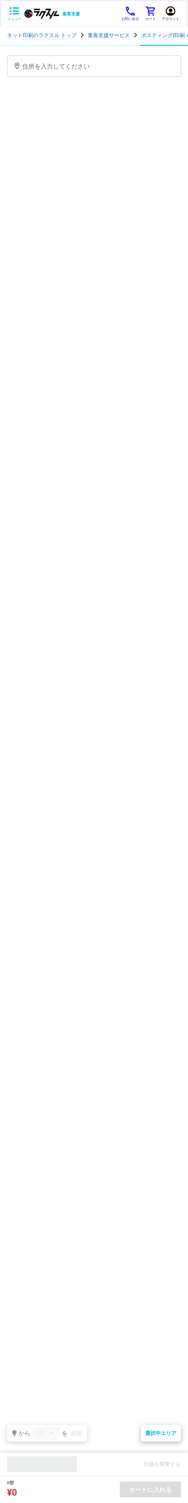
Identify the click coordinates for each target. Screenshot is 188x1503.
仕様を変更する (162, 1464)
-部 (40, 1433)
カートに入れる (150, 1489)
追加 (76, 1433)
